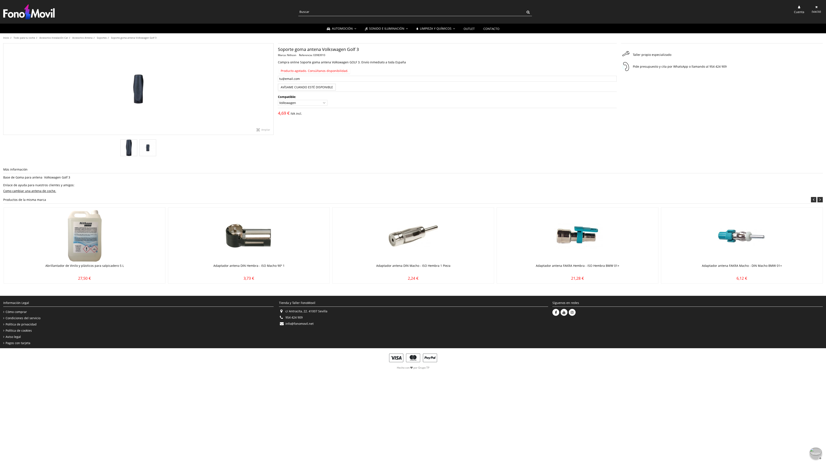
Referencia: (306, 55)
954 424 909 (718, 66)
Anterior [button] (5, 89)
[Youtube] (564, 312)
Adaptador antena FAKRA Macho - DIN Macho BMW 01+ (742, 266)
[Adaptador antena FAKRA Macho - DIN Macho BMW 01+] (742, 236)
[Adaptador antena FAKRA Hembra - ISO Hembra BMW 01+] (577, 236)
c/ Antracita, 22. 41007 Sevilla (306, 311)
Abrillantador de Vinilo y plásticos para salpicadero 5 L (84, 266)
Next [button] (820, 199)
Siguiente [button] (271, 89)
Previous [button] (813, 199)
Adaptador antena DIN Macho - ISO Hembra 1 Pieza (413, 266)
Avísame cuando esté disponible (307, 87)
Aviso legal (13, 337)
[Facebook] (555, 312)
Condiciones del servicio (23, 318)
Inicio (6, 37)
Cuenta (799, 11)
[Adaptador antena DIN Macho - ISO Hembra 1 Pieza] (413, 236)
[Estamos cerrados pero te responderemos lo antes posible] (815, 453)
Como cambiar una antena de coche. (29, 191)
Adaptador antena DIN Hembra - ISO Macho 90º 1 (249, 266)
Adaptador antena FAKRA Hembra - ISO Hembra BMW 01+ (577, 266)
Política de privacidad (21, 324)
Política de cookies (19, 331)
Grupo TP (423, 367)
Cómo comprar (16, 312)
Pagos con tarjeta (18, 343)
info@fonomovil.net (299, 324)
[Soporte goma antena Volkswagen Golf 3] (129, 148)
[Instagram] (572, 312)
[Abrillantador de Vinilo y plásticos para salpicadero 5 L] (84, 236)
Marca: (282, 55)
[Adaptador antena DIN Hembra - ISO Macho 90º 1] (249, 236)
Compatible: (287, 97)
